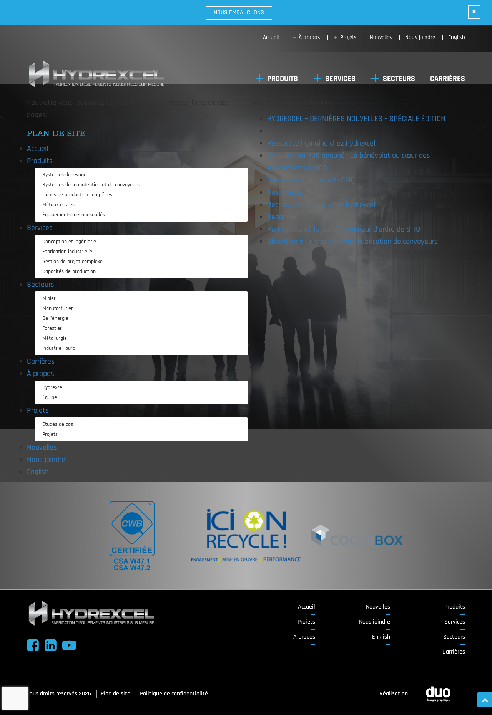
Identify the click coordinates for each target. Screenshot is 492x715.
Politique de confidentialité (174, 694)
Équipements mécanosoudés (73, 214)
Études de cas (57, 424)
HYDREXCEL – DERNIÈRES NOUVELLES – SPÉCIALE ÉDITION (356, 119)
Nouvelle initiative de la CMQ (311, 180)
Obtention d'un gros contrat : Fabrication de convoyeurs (352, 242)
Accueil (37, 149)
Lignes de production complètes (77, 194)
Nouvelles (381, 37)
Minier (49, 298)
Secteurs (454, 637)
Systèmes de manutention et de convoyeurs (91, 184)
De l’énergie (55, 318)
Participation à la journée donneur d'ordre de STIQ (343, 229)
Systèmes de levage (64, 174)
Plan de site (116, 694)
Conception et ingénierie (69, 241)
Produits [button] (282, 79)
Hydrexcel (52, 387)
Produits (454, 607)
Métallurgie (54, 338)
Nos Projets (285, 192)
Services (454, 622)
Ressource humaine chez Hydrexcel (321, 143)
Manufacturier (57, 308)
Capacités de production (69, 271)
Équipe (49, 397)
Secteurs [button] (399, 79)
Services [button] (340, 79)
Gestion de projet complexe (72, 261)
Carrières (447, 79)
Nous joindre (420, 37)
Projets (50, 434)
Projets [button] (348, 37)
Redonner (282, 217)
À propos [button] (309, 37)
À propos (304, 637)
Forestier (52, 328)
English (456, 37)
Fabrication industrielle (67, 251)
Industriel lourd (58, 348)
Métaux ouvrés (58, 204)
